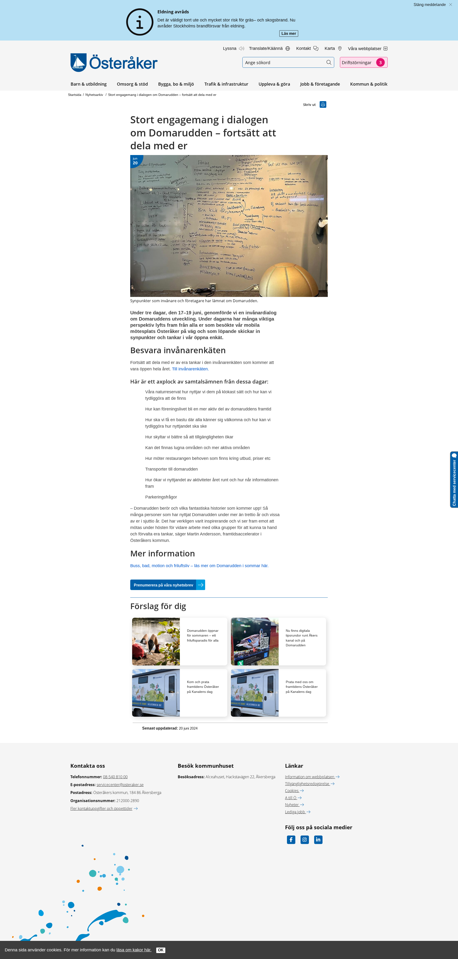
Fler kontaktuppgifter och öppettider (101, 808)
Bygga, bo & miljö (176, 84)
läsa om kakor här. (133, 949)
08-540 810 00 (115, 776)
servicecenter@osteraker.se (120, 784)
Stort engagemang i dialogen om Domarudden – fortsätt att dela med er (162, 95)
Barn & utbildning (89, 84)
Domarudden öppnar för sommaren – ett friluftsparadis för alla (203, 635)
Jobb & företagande (320, 84)
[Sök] (328, 62)
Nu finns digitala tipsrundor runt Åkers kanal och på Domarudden (301, 638)
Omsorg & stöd (132, 84)
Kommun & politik (368, 84)
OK (161, 950)
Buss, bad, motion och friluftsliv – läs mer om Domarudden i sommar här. (199, 565)
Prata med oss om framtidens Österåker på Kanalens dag (302, 686)
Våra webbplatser (365, 48)
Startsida (74, 95)
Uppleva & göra (274, 84)
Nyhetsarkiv (94, 95)
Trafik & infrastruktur (226, 84)
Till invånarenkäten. (190, 369)
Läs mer (289, 34)
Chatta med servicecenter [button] (454, 482)
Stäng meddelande (430, 5)
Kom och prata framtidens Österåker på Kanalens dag (203, 686)
